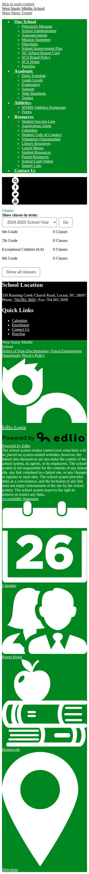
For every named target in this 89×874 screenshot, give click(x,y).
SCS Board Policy (36, 57)
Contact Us (20, 329)
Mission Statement (36, 40)
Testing (27, 98)
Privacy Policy (33, 355)
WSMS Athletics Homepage (44, 107)
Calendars (29, 130)
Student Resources (36, 152)
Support (28, 89)
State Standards (34, 93)
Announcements (34, 35)
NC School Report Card (41, 53)
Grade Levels (32, 80)
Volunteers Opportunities (41, 139)
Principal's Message (37, 26)
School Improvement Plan (42, 48)
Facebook (15, 187)
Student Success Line (38, 121)
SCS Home (31, 62)
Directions (30, 44)
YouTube (15, 201)
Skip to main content (18, 4)
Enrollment (20, 325)
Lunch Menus (33, 148)
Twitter (15, 194)
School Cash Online (37, 161)
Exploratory (31, 85)
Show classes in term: (20, 215)
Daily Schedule (34, 76)
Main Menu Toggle (17, 13)
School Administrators (39, 31)
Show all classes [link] (21, 272)
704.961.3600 (25, 300)
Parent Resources (35, 157)
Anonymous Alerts (36, 126)
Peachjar (28, 66)
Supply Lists (31, 166)
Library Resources (36, 143)
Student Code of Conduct (42, 135)
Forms (27, 112)
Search (15, 180)
